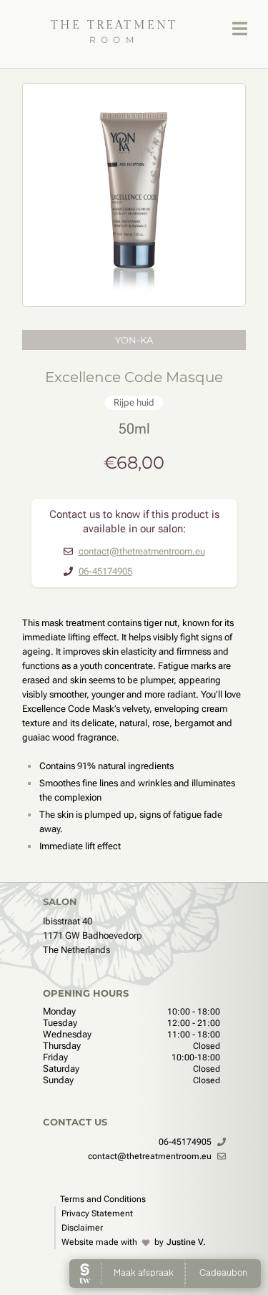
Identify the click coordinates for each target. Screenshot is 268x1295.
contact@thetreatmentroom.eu (142, 551)
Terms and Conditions (103, 1199)
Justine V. (186, 1242)
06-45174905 (105, 571)
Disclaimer (82, 1228)
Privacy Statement (97, 1213)
